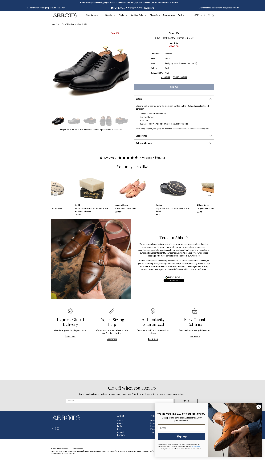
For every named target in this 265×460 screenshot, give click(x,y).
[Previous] (55, 195)
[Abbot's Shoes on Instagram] (58, 429)
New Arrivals (92, 15)
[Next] (209, 195)
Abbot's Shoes (62, 449)
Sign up (182, 436)
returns (144, 269)
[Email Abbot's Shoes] (52, 429)
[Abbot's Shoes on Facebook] (55, 429)
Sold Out (174, 87)
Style (121, 15)
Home (53, 24)
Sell (180, 15)
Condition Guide (180, 77)
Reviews (121, 435)
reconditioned (179, 256)
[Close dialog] (258, 406)
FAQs (119, 426)
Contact (120, 423)
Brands (108, 15)
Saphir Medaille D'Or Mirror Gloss (48, 208)
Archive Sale (137, 15)
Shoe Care (155, 15)
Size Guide (165, 77)
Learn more (70, 336)
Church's (174, 33)
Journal (120, 432)
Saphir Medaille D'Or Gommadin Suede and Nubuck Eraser (91, 209)
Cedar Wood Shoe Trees (125, 208)
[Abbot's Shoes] (65, 15)
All (58, 24)
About (120, 420)
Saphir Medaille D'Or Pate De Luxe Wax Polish (173, 209)
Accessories (169, 15)
